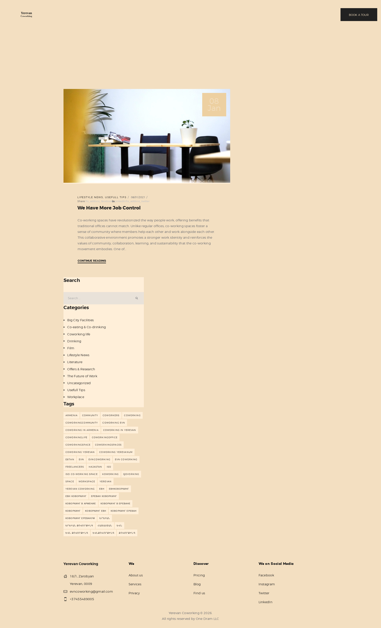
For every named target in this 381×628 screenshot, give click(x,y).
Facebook (266, 575)
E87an (69, 459)
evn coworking (126, 459)
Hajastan (95, 466)
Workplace (75, 397)
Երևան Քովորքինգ (79, 525)
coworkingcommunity (81, 422)
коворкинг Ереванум (80, 518)
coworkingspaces (108, 444)
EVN (81, 459)
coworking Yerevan (80, 452)
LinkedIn (266, 602)
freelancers (74, 466)
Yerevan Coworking (80, 488)
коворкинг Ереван (124, 510)
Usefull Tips (115, 197)
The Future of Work (82, 376)
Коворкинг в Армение (80, 503)
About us (136, 575)
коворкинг (73, 510)
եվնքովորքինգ (103, 533)
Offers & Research (81, 369)
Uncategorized (79, 383)
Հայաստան (105, 525)
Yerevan (106, 481)
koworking (110, 474)
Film (70, 348)
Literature (74, 362)
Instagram (267, 584)
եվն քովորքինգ (76, 533)
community (90, 415)
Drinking (74, 341)
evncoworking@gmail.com (91, 591)
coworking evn (113, 422)
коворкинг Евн (95, 510)
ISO (109, 466)
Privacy (134, 593)
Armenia (71, 415)
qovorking (131, 474)
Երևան (104, 518)
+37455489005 (82, 599)
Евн (101, 488)
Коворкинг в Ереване (116, 503)
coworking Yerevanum (116, 452)
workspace (87, 481)
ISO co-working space (81, 474)
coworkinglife (76, 437)
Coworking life (78, 334)
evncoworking (99, 459)
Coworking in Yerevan (119, 430)
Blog (197, 584)
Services (135, 584)
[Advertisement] (190, 59)
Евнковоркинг (119, 488)
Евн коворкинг (76, 496)
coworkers (111, 415)
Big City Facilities (80, 320)
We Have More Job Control (109, 208)
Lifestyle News (90, 197)
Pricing (199, 575)
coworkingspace (77, 444)
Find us (199, 593)
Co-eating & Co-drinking (86, 327)
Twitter (264, 593)
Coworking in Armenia (82, 430)
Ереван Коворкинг (104, 496)
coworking (132, 415)
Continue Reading (92, 260)
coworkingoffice (104, 437)
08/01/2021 (138, 197)
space (69, 481)
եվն (119, 525)
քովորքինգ (127, 533)
